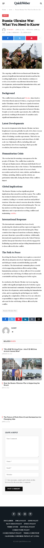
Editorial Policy (27, 527)
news (5, 15)
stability (13, 213)
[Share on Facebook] (7, 38)
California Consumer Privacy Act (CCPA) (22, 536)
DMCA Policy (20, 521)
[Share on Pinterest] (31, 38)
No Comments (14, 32)
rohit (11, 29)
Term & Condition (31, 533)
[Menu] (3, 3)
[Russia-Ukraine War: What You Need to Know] (22, 56)
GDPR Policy (33, 521)
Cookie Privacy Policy (12, 533)
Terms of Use (12, 527)
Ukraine (28, 98)
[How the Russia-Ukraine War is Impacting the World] (22, 369)
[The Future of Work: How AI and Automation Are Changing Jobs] (22, 403)
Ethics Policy (30, 524)
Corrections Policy (20, 530)
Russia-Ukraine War (10, 311)
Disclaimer (8, 521)
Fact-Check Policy (14, 524)
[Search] (41, 3)
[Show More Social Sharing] (40, 38)
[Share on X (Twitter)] (19, 38)
